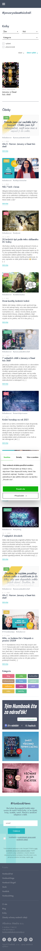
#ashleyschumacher (20, 180)
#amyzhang (17, 529)
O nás (4, 904)
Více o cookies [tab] (32, 457)
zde (32, 857)
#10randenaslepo (8, 632)
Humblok (5, 891)
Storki (4, 887)
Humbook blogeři (9, 883)
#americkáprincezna (20, 413)
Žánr (5, 31)
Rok (24, 31)
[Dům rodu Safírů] (20, 746)
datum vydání (31, 52)
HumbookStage (8, 878)
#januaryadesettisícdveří (21, 137)
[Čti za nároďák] (20, 715)
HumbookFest (7, 874)
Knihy (4, 913)
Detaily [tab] (19, 457)
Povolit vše (20, 489)
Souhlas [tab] (7, 457)
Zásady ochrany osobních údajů (14, 917)
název (20, 52)
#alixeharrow (7, 137)
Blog (4, 909)
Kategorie (7, 37)
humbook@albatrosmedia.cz (13, 932)
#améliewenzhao (19, 294)
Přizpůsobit (19, 496)
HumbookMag (7, 896)
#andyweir (16, 233)
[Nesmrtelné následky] (20, 778)
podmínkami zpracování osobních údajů (26, 838)
